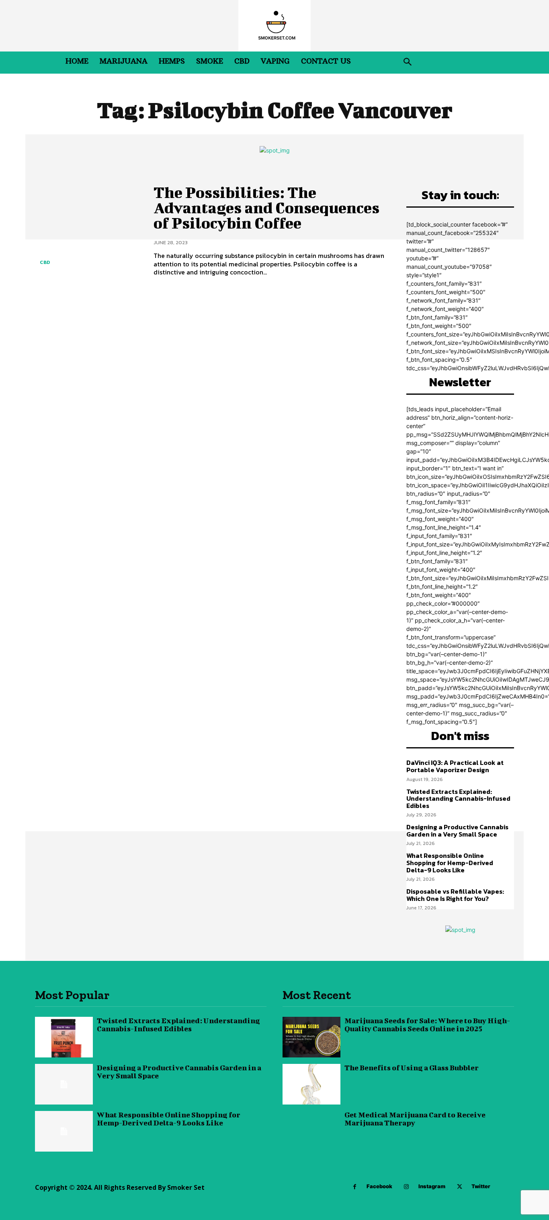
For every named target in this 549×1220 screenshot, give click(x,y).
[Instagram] (406, 1187)
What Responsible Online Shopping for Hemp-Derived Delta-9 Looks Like (449, 862)
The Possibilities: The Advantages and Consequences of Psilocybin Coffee (266, 207)
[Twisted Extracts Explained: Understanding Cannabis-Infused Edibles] (64, 1037)
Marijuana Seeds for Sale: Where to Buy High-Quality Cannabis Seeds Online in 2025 (427, 1024)
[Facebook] (355, 1187)
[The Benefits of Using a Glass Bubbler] (311, 1084)
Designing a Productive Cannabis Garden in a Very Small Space (457, 830)
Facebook (379, 1186)
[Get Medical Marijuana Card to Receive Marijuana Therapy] (311, 1131)
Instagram (431, 1186)
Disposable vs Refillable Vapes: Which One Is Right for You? (455, 894)
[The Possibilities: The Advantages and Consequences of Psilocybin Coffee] (88, 230)
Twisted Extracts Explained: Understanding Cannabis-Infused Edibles (458, 798)
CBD (45, 262)
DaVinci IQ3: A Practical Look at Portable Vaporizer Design (455, 766)
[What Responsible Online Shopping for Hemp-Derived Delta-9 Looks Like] (64, 1131)
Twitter (480, 1186)
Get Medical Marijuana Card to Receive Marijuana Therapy (414, 1119)
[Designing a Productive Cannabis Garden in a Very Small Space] (64, 1084)
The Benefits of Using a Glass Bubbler (411, 1067)
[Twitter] (460, 1187)
